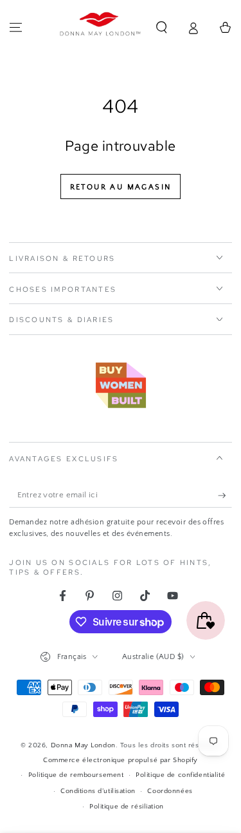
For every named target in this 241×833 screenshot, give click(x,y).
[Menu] (15, 27)
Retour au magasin (121, 187)
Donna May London (83, 745)
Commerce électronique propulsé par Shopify (120, 760)
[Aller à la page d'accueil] (100, 28)
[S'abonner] (225, 495)
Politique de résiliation (126, 806)
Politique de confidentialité (180, 775)
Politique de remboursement (76, 775)
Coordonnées (169, 791)
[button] (161, 27)
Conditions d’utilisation (98, 791)
